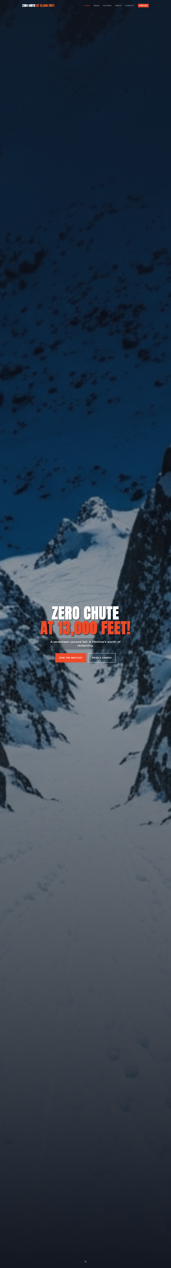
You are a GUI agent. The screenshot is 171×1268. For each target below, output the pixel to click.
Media (118, 6)
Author (107, 6)
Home (87, 6)
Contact (129, 6)
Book (96, 6)
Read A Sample (102, 658)
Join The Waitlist (70, 658)
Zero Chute (38, 5)
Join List (143, 5)
